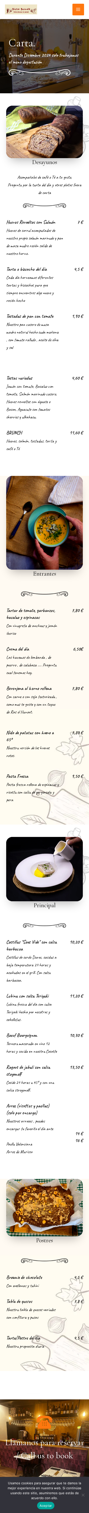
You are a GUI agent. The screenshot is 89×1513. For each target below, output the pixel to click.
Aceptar (46, 1506)
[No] (82, 1494)
